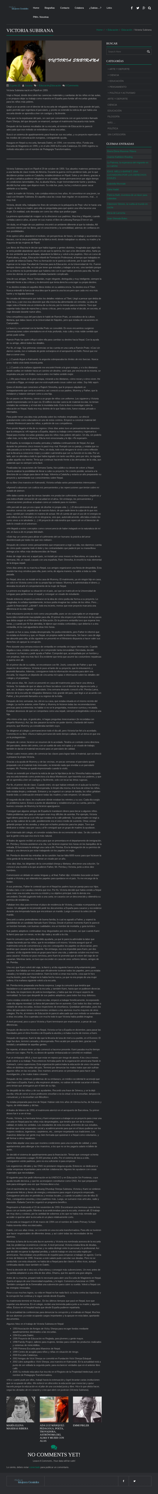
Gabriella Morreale (116, 183)
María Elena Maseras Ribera (121, 151)
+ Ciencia (113, 75)
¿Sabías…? (95, 7)
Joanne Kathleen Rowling (120, 157)
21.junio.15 (14, 85)
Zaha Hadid (113, 189)
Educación (126, 29)
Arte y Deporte (118, 98)
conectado (34, 1467)
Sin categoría (117, 134)
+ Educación (112, 29)
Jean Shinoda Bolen (117, 218)
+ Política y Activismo (121, 93)
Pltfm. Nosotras (41, 17)
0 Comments (72, 85)
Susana (28, 85)
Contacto (64, 7)
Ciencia (112, 104)
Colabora (79, 7)
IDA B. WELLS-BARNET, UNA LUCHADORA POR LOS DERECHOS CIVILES (126, 174)
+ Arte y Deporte (119, 69)
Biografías (50, 7)
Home (36, 7)
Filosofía (114, 116)
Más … (112, 122)
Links (109, 7)
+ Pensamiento (117, 87)
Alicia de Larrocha (116, 213)
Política (113, 128)
